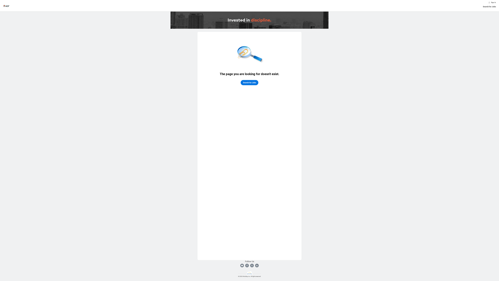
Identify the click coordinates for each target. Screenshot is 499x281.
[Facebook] (247, 265)
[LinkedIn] (257, 265)
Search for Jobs (489, 7)
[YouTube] (242, 265)
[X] (252, 265)
